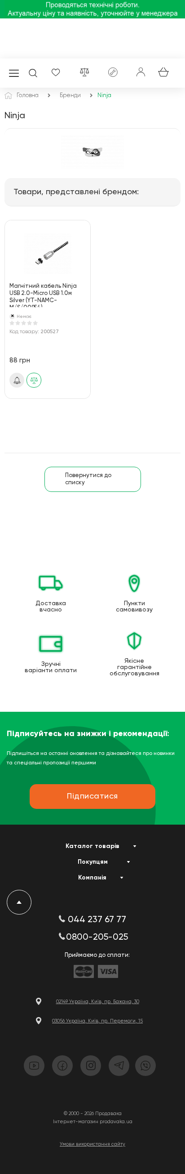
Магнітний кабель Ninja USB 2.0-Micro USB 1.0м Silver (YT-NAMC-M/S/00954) (43, 295)
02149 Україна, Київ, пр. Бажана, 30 (97, 1001)
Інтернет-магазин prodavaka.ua (92, 1121)
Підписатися (16, 380)
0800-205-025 (97, 937)
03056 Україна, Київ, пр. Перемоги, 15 (97, 1020)
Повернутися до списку (88, 479)
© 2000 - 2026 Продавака (93, 1113)
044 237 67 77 (97, 919)
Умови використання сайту (92, 1144)
